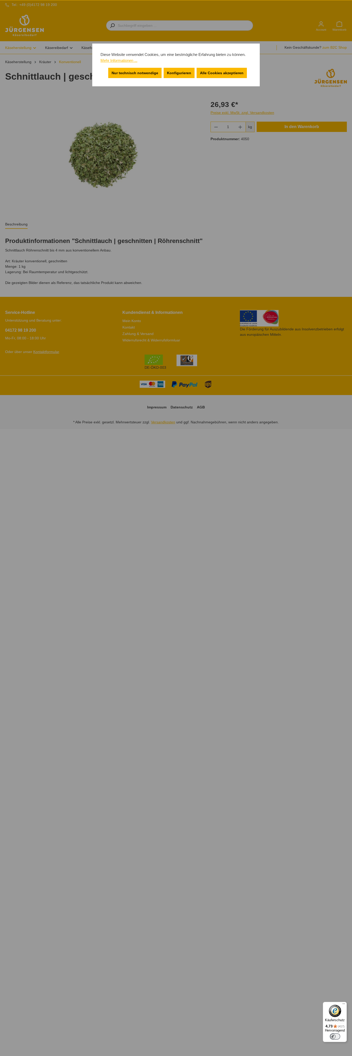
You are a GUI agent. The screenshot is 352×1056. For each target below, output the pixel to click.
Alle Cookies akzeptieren (222, 73)
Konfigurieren (179, 73)
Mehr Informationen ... (118, 60)
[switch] (335, 1036)
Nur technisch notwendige (135, 73)
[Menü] (344, 1005)
